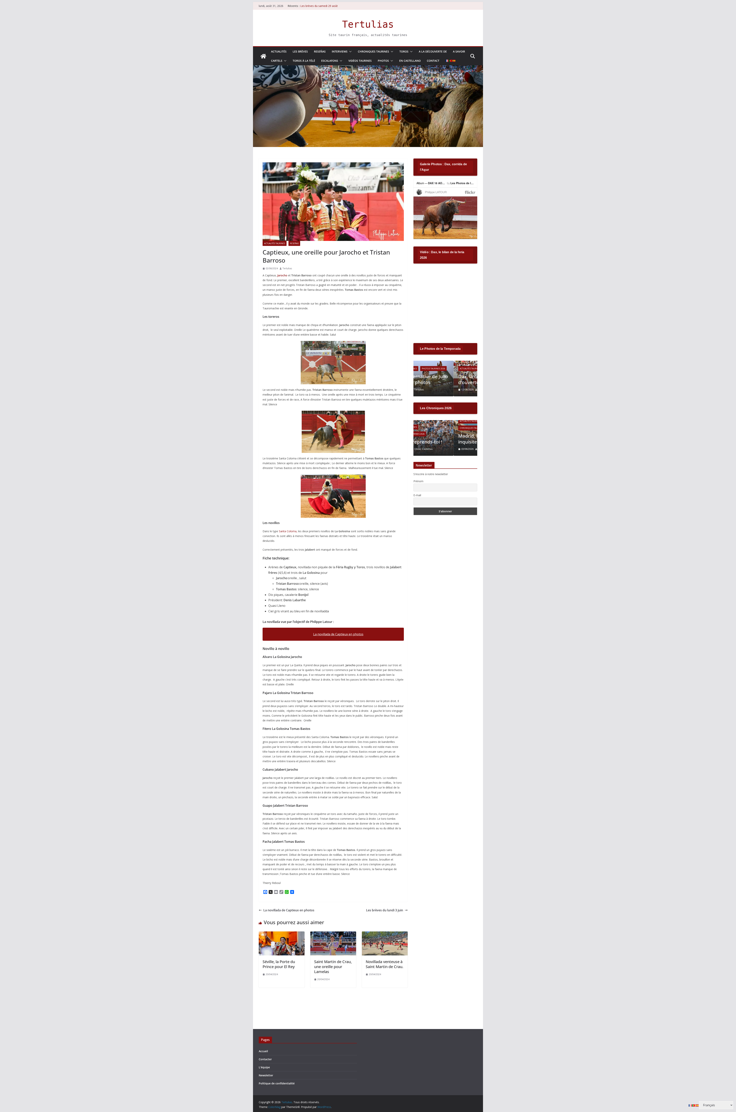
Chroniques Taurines (373, 51)
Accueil (263, 1051)
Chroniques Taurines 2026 (434, 428)
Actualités (279, 51)
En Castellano (410, 60)
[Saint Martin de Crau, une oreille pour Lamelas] (333, 934)
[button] (349, 51)
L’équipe (264, 1067)
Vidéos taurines (360, 60)
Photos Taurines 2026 (457, 368)
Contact (433, 60)
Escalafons (329, 60)
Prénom (418, 481)
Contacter (265, 1059)
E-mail (417, 495)
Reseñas (320, 51)
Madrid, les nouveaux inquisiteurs (441, 439)
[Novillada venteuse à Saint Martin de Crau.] (385, 934)
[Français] (447, 60)
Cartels (276, 60)
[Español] (454, 60)
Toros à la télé (304, 60)
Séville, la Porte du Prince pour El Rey (279, 964)
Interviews (339, 51)
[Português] (450, 60)
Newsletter (266, 1075)
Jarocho (282, 275)
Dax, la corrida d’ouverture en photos (442, 379)
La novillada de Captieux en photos (338, 634)
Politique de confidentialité (277, 1083)
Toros (403, 51)
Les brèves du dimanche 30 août (320, 6)
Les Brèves (300, 51)
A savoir (459, 51)
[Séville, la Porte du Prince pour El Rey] (282, 934)
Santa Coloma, (288, 531)
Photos (383, 60)
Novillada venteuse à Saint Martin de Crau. (384, 964)
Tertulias (368, 24)
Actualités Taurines (274, 243)
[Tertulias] (263, 56)
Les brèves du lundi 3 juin (384, 910)
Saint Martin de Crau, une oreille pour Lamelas (333, 966)
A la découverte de (433, 51)
